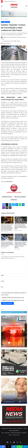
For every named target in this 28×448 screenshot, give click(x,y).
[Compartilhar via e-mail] (7, 207)
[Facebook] (3, 204)
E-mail (3, 281)
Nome (2, 275)
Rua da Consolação (20, 196)
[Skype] (13, 204)
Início (3, 19)
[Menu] (1, 6)
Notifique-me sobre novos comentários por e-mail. (13, 297)
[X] (7, 204)
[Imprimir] (10, 207)
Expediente (24, 432)
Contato (10, 434)
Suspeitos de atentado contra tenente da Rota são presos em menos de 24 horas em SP (7, 244)
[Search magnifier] (26, 312)
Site (2, 286)
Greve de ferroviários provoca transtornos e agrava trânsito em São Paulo (21, 226)
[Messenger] (16, 204)
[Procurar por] (26, 6)
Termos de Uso (16, 434)
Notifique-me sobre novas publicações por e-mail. (13, 300)
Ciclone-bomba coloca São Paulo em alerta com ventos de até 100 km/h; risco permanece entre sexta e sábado (7, 227)
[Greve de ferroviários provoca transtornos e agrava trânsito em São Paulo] (21, 220)
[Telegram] (23, 204)
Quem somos (7, 432)
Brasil (3, 22)
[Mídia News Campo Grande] (14, 6)
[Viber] (3, 207)
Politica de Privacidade (16, 432)
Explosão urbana (7, 196)
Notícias (6, 19)
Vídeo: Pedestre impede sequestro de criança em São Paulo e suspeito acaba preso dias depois (21, 244)
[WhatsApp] (20, 204)
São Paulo (14, 199)
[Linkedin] (10, 204)
